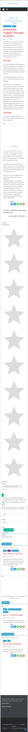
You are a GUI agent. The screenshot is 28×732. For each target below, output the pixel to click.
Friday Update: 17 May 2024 (17, 216)
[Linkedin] (14, 204)
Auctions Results (7, 26)
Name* (4, 519)
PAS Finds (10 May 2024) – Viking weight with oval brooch (14, 211)
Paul (13, 39)
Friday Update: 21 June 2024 (12, 553)
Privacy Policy (5, 703)
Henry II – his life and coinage (13, 615)
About (5, 550)
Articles (5, 609)
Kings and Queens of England (15, 609)
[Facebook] (11, 204)
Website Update (15, 550)
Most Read (6, 612)
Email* (3, 527)
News (9, 550)
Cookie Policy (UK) (6, 706)
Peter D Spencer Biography (12, 644)
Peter (15, 617)
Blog (9, 640)
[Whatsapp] (17, 204)
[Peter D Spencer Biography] (14, 638)
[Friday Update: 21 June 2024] (14, 547)
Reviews (14, 26)
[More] (23, 204)
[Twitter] (20, 204)
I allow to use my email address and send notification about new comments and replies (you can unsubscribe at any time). (14, 500)
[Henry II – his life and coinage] (14, 606)
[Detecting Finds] (3, 9)
